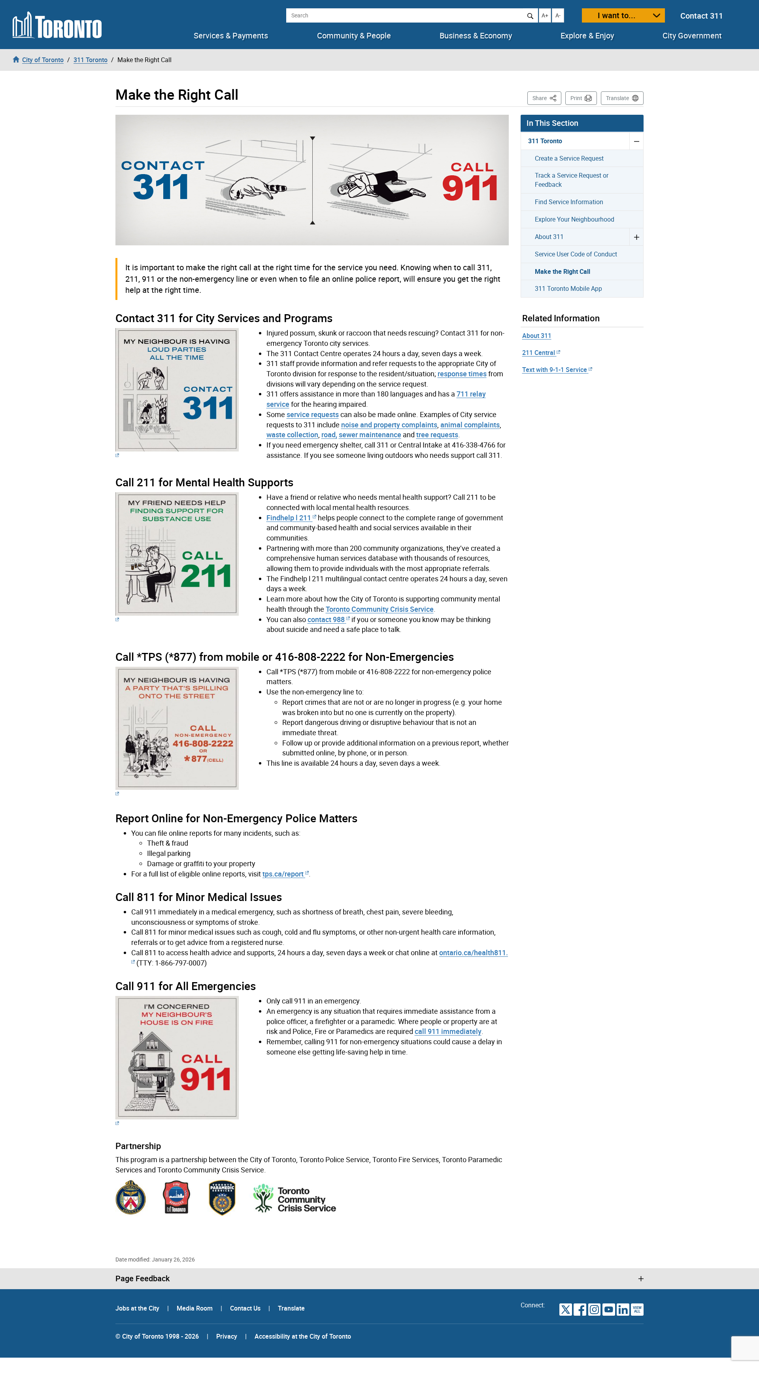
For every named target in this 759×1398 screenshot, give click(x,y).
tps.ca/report (283, 873)
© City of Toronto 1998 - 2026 (157, 1336)
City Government (692, 35)
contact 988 (326, 619)
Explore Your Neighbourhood (574, 219)
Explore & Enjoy (587, 35)
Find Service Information (569, 201)
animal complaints (470, 424)
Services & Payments (231, 35)
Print (576, 98)
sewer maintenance (370, 434)
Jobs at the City (138, 1308)
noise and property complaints (389, 424)
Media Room (195, 1308)
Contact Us (246, 1308)
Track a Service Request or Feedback (571, 180)
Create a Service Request (569, 158)
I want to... (617, 15)
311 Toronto (545, 141)
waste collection (292, 434)
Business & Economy (476, 35)
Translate (617, 98)
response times (462, 373)
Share (546, 98)
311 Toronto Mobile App (568, 288)
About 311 (549, 236)
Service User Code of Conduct (576, 254)
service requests (313, 414)
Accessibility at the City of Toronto (303, 1336)
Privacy (226, 1336)
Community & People (354, 35)
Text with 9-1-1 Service (554, 369)
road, (329, 434)
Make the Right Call (562, 271)
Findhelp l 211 (288, 517)
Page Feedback (142, 1278)
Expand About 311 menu (636, 236)
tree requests (437, 434)
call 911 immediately (448, 1031)
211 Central (538, 352)
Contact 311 (701, 15)
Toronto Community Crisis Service (380, 609)
